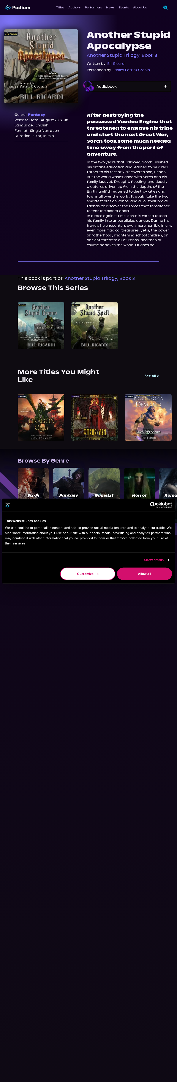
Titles (60, 7)
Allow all (144, 573)
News (110, 7)
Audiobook (106, 86)
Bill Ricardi (116, 64)
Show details (154, 560)
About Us (140, 7)
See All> (152, 375)
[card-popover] (41, 325)
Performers (93, 7)
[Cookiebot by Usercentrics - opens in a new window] (153, 505)
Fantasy (36, 115)
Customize (85, 573)
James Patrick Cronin (131, 70)
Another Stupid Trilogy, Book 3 (122, 55)
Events (124, 7)
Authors (74, 7)
